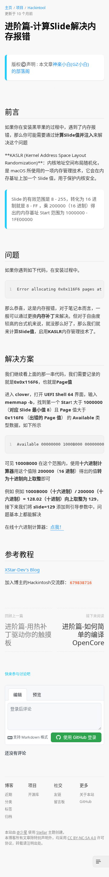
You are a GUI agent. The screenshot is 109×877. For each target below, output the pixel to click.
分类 (8, 801)
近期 (8, 794)
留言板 (59, 801)
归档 (8, 816)
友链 (57, 794)
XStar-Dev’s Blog (22, 570)
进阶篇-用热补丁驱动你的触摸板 (28, 634)
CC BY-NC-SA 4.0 (82, 837)
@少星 (22, 832)
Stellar (41, 832)
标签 (8, 809)
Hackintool (36, 7)
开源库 (33, 794)
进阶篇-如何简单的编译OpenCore (83, 634)
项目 (19, 7)
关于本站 (87, 794)
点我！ (57, 527)
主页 (8, 7)
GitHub (85, 801)
